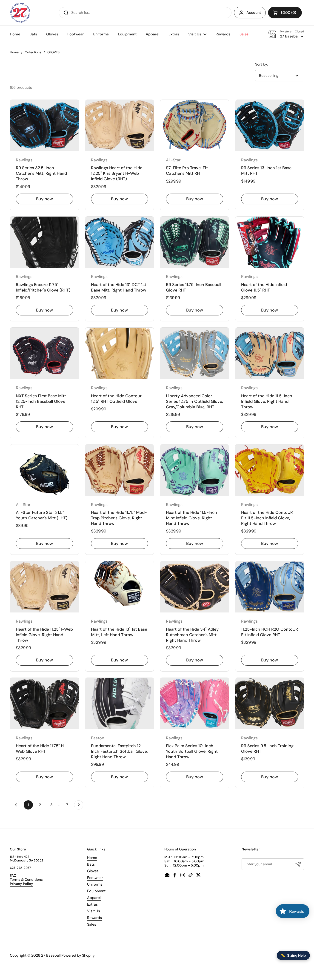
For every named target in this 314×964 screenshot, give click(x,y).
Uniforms (94, 884)
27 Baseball (51, 955)
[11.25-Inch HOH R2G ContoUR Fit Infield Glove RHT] (269, 586)
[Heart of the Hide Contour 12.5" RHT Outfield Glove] (119, 353)
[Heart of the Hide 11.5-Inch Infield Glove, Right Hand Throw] (269, 353)
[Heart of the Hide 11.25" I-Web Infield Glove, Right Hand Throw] (44, 586)
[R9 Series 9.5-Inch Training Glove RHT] (269, 703)
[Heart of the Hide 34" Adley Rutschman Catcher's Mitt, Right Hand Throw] (194, 586)
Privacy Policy (21, 883)
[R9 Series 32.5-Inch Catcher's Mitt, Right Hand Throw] (44, 125)
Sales (91, 924)
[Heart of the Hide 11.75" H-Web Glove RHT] (44, 703)
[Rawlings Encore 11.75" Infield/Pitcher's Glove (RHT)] (44, 242)
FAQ (13, 875)
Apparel (94, 897)
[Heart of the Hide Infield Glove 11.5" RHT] (269, 242)
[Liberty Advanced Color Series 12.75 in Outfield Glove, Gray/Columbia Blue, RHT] (194, 353)
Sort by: (261, 64)
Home (14, 52)
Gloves (93, 871)
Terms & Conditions (26, 879)
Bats (91, 864)
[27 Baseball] (20, 12)
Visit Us (93, 911)
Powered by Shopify (78, 955)
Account (253, 12)
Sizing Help (293, 955)
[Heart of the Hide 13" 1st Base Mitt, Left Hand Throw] (119, 586)
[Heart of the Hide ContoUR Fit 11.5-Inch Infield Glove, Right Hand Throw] (269, 470)
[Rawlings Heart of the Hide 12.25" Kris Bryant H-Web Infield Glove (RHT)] (119, 125)
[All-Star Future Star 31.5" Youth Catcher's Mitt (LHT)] (44, 470)
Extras (92, 904)
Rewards (94, 917)
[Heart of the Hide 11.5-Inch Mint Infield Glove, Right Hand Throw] (194, 470)
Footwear (95, 877)
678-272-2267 (20, 868)
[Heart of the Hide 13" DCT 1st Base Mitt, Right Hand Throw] (119, 242)
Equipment (96, 891)
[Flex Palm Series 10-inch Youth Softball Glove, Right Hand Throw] (194, 703)
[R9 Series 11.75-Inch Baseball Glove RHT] (194, 242)
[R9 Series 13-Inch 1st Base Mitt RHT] (269, 125)
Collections (33, 52)
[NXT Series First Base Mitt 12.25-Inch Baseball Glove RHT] (44, 353)
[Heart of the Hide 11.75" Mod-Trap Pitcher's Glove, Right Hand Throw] (119, 470)
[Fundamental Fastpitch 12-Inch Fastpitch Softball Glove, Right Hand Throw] (119, 703)
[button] (285, 12)
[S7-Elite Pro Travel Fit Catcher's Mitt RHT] (194, 125)
